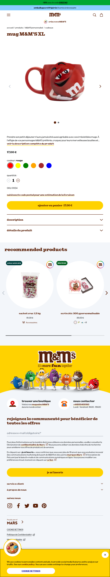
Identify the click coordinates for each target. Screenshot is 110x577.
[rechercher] (94, 15)
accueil (10, 28)
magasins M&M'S (40, 404)
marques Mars (74, 455)
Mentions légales (14, 539)
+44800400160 (81, 404)
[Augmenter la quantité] (18, 180)
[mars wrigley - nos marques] (15, 522)
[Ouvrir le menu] (8, 15)
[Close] (105, 555)
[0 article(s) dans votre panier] (101, 15)
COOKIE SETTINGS (15, 529)
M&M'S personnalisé (34, 28)
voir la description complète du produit (30, 143)
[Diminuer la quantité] (8, 180)
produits (19, 28)
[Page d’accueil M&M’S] (55, 15)
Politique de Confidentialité (19, 534)
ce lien (50, 460)
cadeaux (49, 28)
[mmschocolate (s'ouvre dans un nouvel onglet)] (10, 506)
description (15, 219)
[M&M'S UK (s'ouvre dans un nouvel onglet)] (18, 506)
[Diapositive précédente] (4, 293)
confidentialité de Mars (33, 445)
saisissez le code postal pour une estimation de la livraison (40, 195)
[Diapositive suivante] (100, 86)
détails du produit (19, 230)
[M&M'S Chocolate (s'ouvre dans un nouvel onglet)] (44, 506)
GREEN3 (63, 2)
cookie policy (28, 564)
